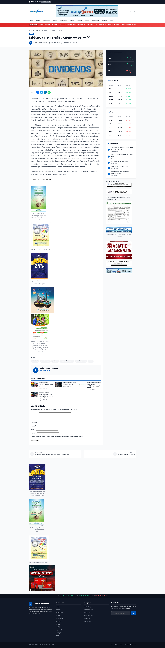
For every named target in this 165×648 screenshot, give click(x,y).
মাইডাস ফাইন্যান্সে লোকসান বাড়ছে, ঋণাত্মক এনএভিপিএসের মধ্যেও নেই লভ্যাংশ (114, 25)
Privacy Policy (114, 645)
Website (33, 433)
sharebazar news (81, 361)
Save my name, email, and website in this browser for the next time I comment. (57, 437)
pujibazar (55, 361)
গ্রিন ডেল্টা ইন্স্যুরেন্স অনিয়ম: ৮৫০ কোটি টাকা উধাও (74, 25)
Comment (34, 423)
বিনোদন (80, 21)
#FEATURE (35, 361)
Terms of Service (124, 645)
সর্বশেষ (38, 21)
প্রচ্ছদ (31, 21)
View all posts (44, 371)
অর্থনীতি (87, 21)
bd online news (45, 361)
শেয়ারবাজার (46, 21)
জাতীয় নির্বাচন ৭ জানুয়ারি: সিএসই (119, 167)
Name (33, 426)
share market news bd (67, 361)
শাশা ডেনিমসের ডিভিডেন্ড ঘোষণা (119, 161)
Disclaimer (133, 645)
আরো (111, 21)
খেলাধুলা (104, 21)
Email (33, 430)
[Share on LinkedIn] (45, 92)
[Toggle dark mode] (134, 11)
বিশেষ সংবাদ (63, 21)
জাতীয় (87, 613)
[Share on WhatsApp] (49, 92)
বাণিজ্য (55, 21)
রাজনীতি (72, 21)
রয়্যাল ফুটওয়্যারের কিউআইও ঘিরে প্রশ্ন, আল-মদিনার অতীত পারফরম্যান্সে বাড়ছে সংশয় (46, 395)
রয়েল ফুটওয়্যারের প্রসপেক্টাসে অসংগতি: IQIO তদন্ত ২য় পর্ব (40, 25)
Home (32, 30)
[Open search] (130, 11)
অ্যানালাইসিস (95, 21)
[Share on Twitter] (41, 92)
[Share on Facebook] (37, 92)
